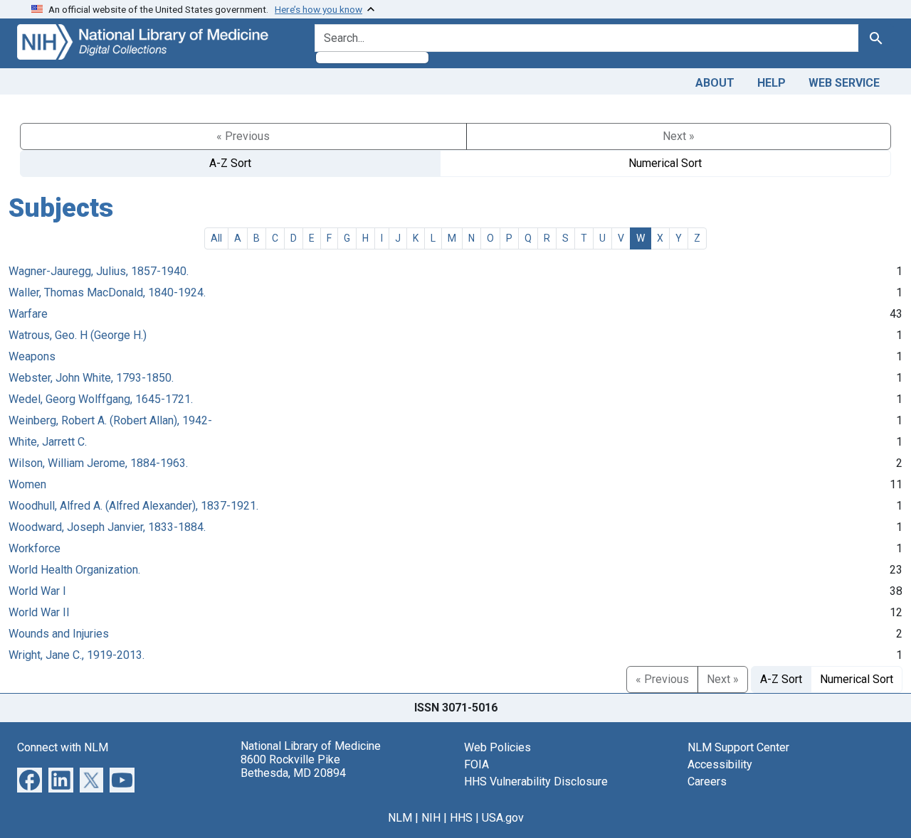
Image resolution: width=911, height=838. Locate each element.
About (714, 83)
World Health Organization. (74, 569)
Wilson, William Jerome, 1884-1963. (98, 463)
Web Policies (497, 747)
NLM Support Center (738, 747)
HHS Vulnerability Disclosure (536, 781)
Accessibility (720, 764)
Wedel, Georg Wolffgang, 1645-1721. (101, 399)
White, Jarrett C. (48, 441)
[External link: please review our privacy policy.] (29, 778)
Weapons (32, 356)
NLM (400, 817)
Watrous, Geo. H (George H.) (78, 335)
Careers (707, 781)
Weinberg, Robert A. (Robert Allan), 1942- (110, 420)
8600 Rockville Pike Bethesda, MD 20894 (293, 766)
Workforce (34, 548)
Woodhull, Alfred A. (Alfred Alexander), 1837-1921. (133, 505)
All (216, 238)
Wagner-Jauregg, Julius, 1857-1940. (99, 271)
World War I (37, 591)
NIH (431, 817)
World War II (39, 612)
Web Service (844, 83)
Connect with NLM (62, 747)
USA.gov (503, 817)
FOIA (476, 764)
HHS (461, 817)
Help (771, 83)
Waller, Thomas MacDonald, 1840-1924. (107, 292)
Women (27, 484)
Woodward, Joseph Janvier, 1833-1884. (107, 527)
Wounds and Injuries (59, 633)
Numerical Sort (665, 163)
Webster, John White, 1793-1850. (91, 378)
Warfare (28, 314)
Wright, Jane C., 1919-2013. (76, 655)
